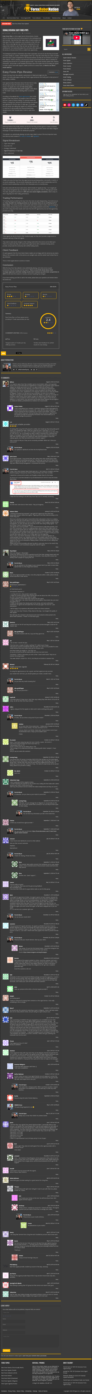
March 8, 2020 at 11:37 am (52, 1223)
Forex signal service (24, 96)
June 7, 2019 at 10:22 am (53, 1122)
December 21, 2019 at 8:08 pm (51, 895)
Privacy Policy (12, 1391)
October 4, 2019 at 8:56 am (52, 1084)
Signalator (36, 136)
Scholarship (28, 1391)
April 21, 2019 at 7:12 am (53, 1232)
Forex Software (67, 80)
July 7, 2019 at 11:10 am (53, 1041)
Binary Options (67, 82)
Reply (57, 403)
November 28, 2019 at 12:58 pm (51, 937)
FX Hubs (22, 136)
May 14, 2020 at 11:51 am (52, 882)
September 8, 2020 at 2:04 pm (51, 1096)
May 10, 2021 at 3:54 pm (53, 631)
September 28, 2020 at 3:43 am (51, 800)
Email (4, 1324)
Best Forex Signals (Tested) (8, 1370)
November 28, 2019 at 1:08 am (51, 923)
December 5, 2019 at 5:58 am (52, 946)
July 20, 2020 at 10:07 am (53, 853)
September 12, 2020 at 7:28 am (51, 862)
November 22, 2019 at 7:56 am (51, 974)
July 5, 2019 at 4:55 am (53, 1064)
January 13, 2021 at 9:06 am (52, 697)
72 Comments (27, 33)
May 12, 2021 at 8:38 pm (53, 1105)
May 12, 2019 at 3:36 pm (53, 1241)
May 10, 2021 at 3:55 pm (53, 688)
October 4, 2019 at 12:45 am (52, 1074)
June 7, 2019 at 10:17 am (53, 1168)
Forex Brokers (46, 18)
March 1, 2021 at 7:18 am (52, 679)
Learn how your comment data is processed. (34, 1355)
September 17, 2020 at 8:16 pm (51, 829)
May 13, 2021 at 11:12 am (52, 1113)
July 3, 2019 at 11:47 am (53, 1050)
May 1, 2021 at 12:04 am (53, 640)
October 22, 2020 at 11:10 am (51, 771)
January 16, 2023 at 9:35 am (52, 511)
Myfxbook (52, 207)
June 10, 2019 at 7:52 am (53, 1143)
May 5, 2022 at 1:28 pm (53, 550)
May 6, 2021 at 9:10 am (53, 622)
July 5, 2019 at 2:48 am (53, 1205)
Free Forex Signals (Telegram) (9, 1381)
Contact (70, 18)
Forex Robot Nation (68, 85)
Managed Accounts (68, 74)
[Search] (88, 49)
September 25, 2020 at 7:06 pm (51, 792)
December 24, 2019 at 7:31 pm (51, 1156)
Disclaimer (4, 1391)
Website (5, 1330)
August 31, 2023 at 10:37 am (52, 406)
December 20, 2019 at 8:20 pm (51, 958)
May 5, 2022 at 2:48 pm (53, 563)
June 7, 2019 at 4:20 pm (53, 1196)
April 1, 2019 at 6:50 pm (53, 1283)
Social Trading (67, 77)
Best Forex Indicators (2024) (9, 1373)
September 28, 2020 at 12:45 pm (51, 811)
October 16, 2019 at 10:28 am (51, 996)
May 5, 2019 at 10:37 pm (53, 1186)
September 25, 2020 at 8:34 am (51, 780)
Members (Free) (56, 18)
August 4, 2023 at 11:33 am (52, 422)
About (64, 18)
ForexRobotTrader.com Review (80, 1380)
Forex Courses (67, 66)
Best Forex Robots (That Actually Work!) (12, 1367)
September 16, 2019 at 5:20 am (51, 1008)
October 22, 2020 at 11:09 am (51, 740)
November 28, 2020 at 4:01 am (51, 707)
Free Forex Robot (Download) (9, 1378)
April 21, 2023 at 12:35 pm (52, 469)
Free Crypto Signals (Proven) (9, 1383)
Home (3, 18)
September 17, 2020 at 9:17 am (51, 820)
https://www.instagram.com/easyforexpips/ (35, 952)
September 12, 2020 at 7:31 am (51, 873)
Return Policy (20, 1391)
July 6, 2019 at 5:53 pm (53, 1214)
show (56, 72)
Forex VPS (66, 71)
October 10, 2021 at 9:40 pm (52, 572)
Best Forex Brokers (6, 1375)
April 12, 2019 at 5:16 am (53, 1273)
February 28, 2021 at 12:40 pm (51, 664)
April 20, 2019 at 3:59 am (53, 1264)
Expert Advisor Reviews (69, 57)
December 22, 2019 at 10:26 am (51, 914)
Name (4, 1319)
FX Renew (28, 136)
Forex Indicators (37, 18)
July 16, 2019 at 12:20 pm (53, 1017)
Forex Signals (66, 60)
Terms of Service (42, 1391)
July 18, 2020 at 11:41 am (53, 838)
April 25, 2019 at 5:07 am (53, 1178)
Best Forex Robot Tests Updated (20, 23)
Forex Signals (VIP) (26, 18)
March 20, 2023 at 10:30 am (52, 502)
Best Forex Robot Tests (13, 18)
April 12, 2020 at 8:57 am (53, 987)
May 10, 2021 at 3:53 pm (53, 582)
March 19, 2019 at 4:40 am (52, 1292)
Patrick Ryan (7, 33)
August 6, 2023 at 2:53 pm (52, 382)
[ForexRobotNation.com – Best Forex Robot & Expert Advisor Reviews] (46, 8)
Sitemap (35, 1391)
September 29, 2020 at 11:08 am (51, 757)
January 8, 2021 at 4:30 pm (52, 724)
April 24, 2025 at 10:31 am (52, 1255)
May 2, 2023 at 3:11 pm (53, 456)
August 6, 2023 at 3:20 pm (52, 447)
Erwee (30, 1223)
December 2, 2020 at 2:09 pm (52, 715)
